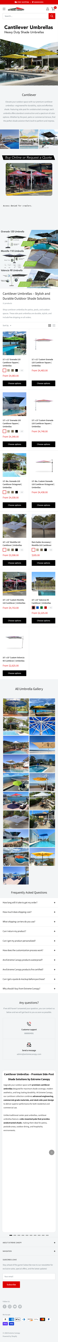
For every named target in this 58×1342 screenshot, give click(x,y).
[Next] (51, 1152)
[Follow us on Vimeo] (20, 1306)
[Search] (52, 16)
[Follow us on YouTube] (15, 1306)
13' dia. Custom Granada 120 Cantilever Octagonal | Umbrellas (43, 484)
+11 (51, 608)
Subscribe (11, 1284)
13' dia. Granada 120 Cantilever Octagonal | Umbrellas (12, 484)
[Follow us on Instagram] (10, 1306)
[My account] (47, 8)
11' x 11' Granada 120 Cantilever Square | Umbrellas (12, 362)
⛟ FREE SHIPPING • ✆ (29, 2)
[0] (53, 8)
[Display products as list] (54, 325)
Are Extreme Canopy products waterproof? (23, 959)
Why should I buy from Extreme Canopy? (21, 988)
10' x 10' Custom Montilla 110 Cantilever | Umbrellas (14, 601)
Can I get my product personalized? (19, 940)
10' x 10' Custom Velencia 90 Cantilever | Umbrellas (13, 659)
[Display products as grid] (49, 325)
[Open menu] (4, 9)
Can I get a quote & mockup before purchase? (24, 979)
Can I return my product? (14, 931)
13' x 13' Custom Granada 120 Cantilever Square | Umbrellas (42, 423)
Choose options (14, 383)
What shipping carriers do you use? (19, 921)
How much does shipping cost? (17, 911)
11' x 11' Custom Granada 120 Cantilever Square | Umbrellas (42, 362)
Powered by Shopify (10, 1336)
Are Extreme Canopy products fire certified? (23, 969)
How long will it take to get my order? (20, 902)
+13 (22, 370)
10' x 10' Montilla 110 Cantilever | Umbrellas (12, 543)
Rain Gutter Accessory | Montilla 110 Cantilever (41, 543)
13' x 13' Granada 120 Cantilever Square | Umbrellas (12, 423)
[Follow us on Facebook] (4, 1306)
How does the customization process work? (23, 950)
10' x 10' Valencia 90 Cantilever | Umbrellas (41, 601)
